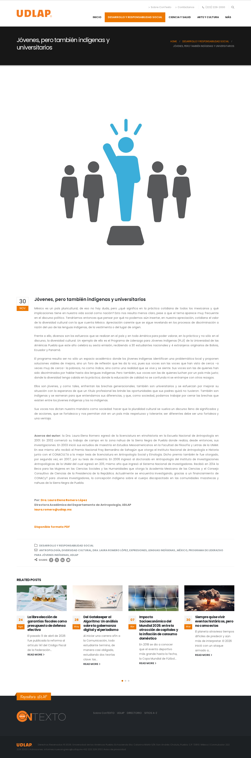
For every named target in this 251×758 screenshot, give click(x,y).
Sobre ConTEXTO (104, 713)
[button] (232, 7)
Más (228, 17)
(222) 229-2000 (215, 7)
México (182, 550)
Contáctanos (186, 7)
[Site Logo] (34, 13)
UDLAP (74, 555)
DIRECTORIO (134, 713)
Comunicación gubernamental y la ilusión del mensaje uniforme (210, 623)
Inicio (97, 17)
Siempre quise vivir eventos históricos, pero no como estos (158, 621)
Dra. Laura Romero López (110, 550)
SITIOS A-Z (150, 713)
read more (35, 664)
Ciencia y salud (180, 17)
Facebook (51, 560)
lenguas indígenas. (162, 550)
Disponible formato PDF (52, 527)
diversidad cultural (76, 550)
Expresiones (138, 550)
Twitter (57, 560)
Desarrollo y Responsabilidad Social (135, 17)
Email (68, 560)
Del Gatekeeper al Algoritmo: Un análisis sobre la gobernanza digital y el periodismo (44, 623)
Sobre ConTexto (161, 7)
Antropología (49, 550)
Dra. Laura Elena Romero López (64, 500)
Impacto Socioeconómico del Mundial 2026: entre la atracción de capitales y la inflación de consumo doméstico (102, 628)
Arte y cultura (208, 17)
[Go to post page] (42, 598)
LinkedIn (62, 560)
